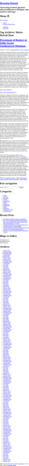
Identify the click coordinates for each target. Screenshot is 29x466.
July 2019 (5, 332)
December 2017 (7, 360)
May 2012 (5, 456)
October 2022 (6, 276)
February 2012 (7, 459)
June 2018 (5, 351)
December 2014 (7, 412)
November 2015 (7, 396)
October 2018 (6, 345)
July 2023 (5, 265)
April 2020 (6, 319)
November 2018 (7, 344)
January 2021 (6, 306)
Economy (5, 196)
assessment (23, 158)
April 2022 (6, 285)
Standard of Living (10, 178)
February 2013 (7, 443)
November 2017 (7, 361)
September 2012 (7, 451)
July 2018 (5, 350)
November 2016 (7, 379)
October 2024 (6, 255)
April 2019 (6, 337)
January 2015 (6, 410)
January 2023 (6, 272)
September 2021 (7, 295)
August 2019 (6, 331)
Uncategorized (7, 211)
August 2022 (6, 279)
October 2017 (6, 363)
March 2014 (6, 425)
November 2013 (7, 430)
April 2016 (6, 389)
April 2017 (6, 371)
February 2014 (7, 426)
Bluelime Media (12, 465)
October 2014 (6, 415)
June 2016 (5, 386)
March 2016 (6, 390)
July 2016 (5, 384)
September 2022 (7, 278)
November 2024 (7, 253)
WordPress (21, 463)
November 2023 (7, 260)
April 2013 (6, 441)
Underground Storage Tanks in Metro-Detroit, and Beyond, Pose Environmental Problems (16, 228)
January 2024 (6, 259)
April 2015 (6, 406)
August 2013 (6, 435)
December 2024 (7, 252)
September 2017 (7, 364)
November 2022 (7, 275)
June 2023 (5, 266)
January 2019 (6, 341)
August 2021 (6, 296)
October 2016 (6, 380)
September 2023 (7, 262)
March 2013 (6, 442)
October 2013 (6, 432)
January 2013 (6, 445)
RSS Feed (5, 28)
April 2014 (6, 423)
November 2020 (7, 309)
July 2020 (5, 315)
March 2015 (6, 407)
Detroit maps (23, 178)
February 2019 (7, 340)
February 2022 (7, 288)
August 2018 (6, 348)
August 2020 (6, 314)
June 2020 (5, 317)
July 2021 (5, 298)
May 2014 (5, 422)
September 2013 (7, 433)
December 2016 (7, 377)
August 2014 (6, 417)
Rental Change (23, 179)
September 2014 (7, 416)
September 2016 (7, 381)
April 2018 (6, 354)
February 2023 (7, 270)
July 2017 (5, 367)
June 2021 (5, 299)
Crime (4, 195)
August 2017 (6, 366)
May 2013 (5, 439)
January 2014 (6, 428)
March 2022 (6, 286)
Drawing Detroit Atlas (9, 24)
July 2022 (5, 281)
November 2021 (7, 292)
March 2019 (6, 338)
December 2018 (7, 343)
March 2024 (6, 256)
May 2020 (5, 318)
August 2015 (6, 400)
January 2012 (6, 461)
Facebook (5, 27)
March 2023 (6, 269)
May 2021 (5, 301)
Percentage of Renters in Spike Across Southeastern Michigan (13, 43)
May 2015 (5, 405)
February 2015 (7, 409)
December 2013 (7, 429)
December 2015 (7, 394)
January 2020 (6, 324)
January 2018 (6, 358)
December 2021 (7, 291)
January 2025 (6, 250)
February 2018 (7, 357)
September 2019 (7, 330)
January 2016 (6, 393)
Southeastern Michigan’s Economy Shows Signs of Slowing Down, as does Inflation (15, 225)
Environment (6, 201)
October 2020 (6, 311)
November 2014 (7, 413)
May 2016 (5, 387)
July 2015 (5, 402)
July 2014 (5, 419)
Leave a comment (24, 49)
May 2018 (5, 353)
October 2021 (6, 293)
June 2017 (5, 368)
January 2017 (6, 376)
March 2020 (6, 321)
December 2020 (7, 308)
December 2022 (7, 273)
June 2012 (5, 455)
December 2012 (7, 446)
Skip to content (4, 20)
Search (1, 187)
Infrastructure (6, 205)
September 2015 (7, 399)
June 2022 (5, 282)
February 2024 (7, 257)
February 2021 (7, 305)
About (4, 22)
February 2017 (7, 374)
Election (5, 199)
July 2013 (5, 436)
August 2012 (6, 452)
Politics (5, 207)
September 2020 (7, 312)
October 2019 (6, 328)
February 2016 (7, 392)
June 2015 (5, 403)
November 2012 (7, 448)
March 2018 (6, 355)
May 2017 (5, 370)
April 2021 (6, 302)
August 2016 (6, 383)
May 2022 (5, 283)
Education (5, 198)
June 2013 (5, 438)
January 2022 (6, 289)
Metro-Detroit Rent (14, 179)
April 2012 (6, 458)
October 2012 (6, 449)
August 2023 (6, 263)
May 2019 (5, 335)
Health (5, 202)
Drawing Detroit (9, 3)
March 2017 (6, 373)
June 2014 (5, 420)
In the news (6, 204)
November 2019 (7, 327)
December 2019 (7, 325)
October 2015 (6, 397)
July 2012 (5, 454)
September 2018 (7, 347)
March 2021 (6, 304)
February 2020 (7, 322)
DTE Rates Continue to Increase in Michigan (14, 219)
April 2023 (6, 268)
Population (6, 208)
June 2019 (5, 334)
